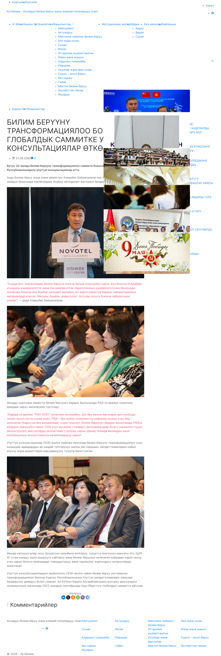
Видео (140, 32)
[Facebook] (212, 13)
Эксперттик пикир (70, 90)
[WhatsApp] (78, 597)
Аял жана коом (68, 40)
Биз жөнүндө (153, 24)
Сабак (62, 82)
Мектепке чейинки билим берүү (80, 36)
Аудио (140, 28)
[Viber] (83, 597)
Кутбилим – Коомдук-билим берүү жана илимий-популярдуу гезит (52, 11)
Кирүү (210, 5)
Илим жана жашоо (71, 57)
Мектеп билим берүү (72, 86)
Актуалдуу (65, 32)
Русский (31, 2)
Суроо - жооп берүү (72, 73)
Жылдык (64, 94)
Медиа (135, 24)
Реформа (64, 65)
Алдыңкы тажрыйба (71, 61)
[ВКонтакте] (63, 597)
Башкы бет (30, 24)
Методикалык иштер (116, 24)
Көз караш (65, 78)
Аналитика (45, 24)
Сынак (62, 45)
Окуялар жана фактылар (75, 69)
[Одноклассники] (73, 597)
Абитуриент (66, 28)
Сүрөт (140, 36)
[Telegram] (87, 597)
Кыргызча (19, 2)
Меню (19, 24)
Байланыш (169, 24)
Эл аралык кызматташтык (76, 53)
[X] (68, 597)
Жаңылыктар (62, 24)
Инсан (62, 49)
